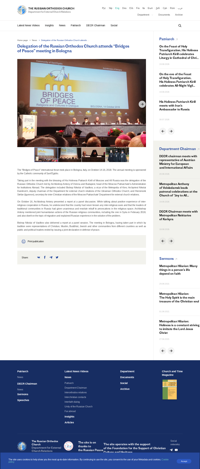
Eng (117, 8)
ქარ (158, 8)
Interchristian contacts (75, 397)
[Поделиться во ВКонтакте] (38, 257)
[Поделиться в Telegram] (51, 257)
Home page (22, 40)
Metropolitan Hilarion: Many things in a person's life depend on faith (178, 269)
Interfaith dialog (72, 402)
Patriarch (76, 25)
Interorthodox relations (76, 392)
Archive (179, 15)
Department (143, 15)
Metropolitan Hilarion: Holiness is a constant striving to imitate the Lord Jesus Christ (179, 327)
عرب (180, 8)
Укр (110, 8)
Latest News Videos (28, 25)
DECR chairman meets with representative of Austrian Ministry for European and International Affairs (178, 161)
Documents (164, 15)
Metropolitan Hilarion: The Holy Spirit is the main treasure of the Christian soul (179, 297)
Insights (49, 25)
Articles (69, 422)
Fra (138, 8)
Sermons (22, 394)
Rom (172, 8)
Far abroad (70, 411)
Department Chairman (76, 388)
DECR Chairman (96, 25)
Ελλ (131, 8)
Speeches (23, 400)
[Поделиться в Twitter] (57, 257)
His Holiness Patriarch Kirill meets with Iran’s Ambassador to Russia (177, 105)
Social (114, 25)
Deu (124, 8)
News (62, 25)
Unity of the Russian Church (78, 406)
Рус (104, 8)
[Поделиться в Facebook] (45, 257)
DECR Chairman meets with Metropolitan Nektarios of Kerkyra (178, 215)
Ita (143, 8)
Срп (165, 8)
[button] (142, 104)
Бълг (150, 8)
